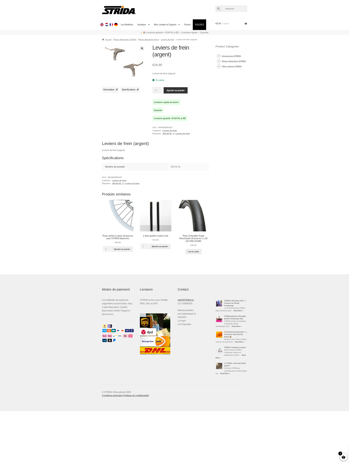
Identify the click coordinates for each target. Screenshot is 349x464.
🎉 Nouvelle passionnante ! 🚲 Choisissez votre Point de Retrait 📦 (235, 334)
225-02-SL (167, 133)
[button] (142, 48)
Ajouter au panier (176, 90)
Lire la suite (193, 251)
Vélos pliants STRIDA (232, 66)
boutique (142, 24)
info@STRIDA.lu (186, 300)
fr (173, 133)
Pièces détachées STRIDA (124, 39)
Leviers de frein (167, 39)
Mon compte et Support (165, 24)
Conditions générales (112, 395)
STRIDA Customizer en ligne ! (235, 347)
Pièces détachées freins (148, 39)
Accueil (108, 39)
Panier (187, 24)
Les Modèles (127, 24)
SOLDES (199, 24)
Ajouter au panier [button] (122, 249)
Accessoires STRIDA (231, 56)
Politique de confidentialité (136, 395)
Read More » (238, 311)
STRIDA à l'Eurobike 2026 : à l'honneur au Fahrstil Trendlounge (235, 303)
